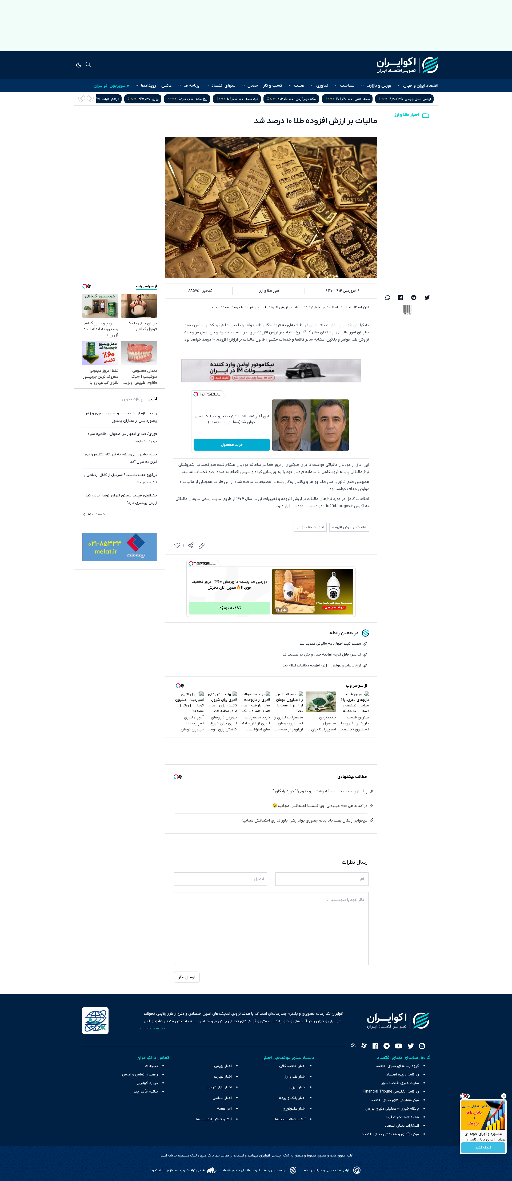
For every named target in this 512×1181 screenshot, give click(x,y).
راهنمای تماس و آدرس (140, 1074)
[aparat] (364, 1046)
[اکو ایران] (407, 65)
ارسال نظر (186, 977)
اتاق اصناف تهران (310, 527)
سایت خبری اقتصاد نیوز (400, 1083)
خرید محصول (232, 444)
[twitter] (427, 298)
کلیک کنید (483, 1147)
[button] (81, 98)
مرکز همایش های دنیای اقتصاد (395, 1100)
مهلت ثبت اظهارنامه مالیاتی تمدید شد (330, 643)
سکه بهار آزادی (420, 99)
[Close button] (503, 1096)
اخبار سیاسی (222, 1098)
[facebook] (400, 298)
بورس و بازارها (378, 85)
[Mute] (285, 610)
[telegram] (413, 298)
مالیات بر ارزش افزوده (349, 527)
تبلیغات (151, 1066)
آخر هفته (224, 1108)
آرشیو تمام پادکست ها (214, 1119)
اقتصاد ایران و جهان (420, 85)
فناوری (322, 85)
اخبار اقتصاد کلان (292, 1066)
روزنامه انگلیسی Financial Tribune (391, 1091)
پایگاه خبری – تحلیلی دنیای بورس (392, 1108)
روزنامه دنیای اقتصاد (402, 1074)
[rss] (353, 1046)
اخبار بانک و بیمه (292, 1098)
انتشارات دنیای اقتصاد (402, 1125)
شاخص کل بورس (123, 99)
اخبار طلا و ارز (406, 115)
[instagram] (422, 1046)
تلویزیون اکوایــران (109, 85)
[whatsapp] (387, 298)
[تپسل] (195, 394)
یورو (270, 99)
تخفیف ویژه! (229, 608)
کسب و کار (272, 85)
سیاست (347, 85)
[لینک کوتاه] (201, 546)
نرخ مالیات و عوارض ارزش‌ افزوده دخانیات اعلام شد (322, 665)
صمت (299, 85)
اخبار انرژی (297, 1087)
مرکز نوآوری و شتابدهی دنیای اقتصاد (390, 1134)
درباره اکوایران (147, 1083)
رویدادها (148, 85)
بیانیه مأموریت (146, 1091)
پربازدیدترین (132, 399)
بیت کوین (178, 99)
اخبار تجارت (223, 1076)
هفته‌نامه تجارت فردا (402, 1117)
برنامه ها (191, 85)
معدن (252, 85)
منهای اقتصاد (223, 85)
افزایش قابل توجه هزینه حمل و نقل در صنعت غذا (321, 654)
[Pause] (277, 610)
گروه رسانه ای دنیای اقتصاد (397, 1066)
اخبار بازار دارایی (219, 1087)
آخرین (152, 399)
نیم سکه (366, 99)
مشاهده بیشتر (96, 514)
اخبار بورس (223, 1066)
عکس (166, 85)
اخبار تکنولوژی (294, 1108)
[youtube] (398, 1046)
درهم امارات (224, 99)
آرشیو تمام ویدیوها (290, 1119)
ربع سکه (316, 99)
